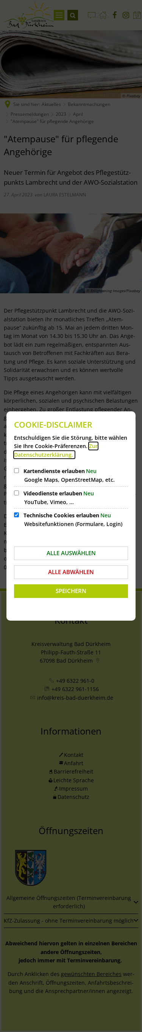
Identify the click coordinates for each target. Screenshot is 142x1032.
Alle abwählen (71, 572)
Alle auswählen (71, 553)
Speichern (71, 591)
